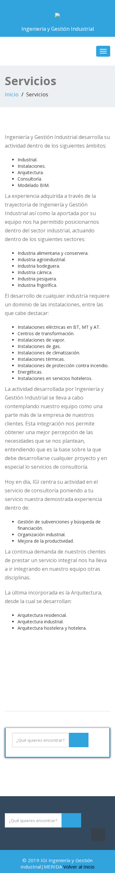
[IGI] (57, 14)
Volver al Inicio (79, 866)
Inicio (12, 94)
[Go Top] (98, 834)
